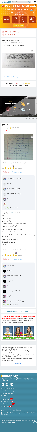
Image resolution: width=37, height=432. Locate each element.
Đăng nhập (6, 208)
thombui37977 (6, 42)
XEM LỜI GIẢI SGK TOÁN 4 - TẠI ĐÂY (18, 311)
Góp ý (4, 395)
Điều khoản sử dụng (8, 391)
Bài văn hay (7, 399)
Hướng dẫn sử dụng (8, 388)
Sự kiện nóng (7, 401)
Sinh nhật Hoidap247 (12, 34)
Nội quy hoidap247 (8, 393)
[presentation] (5, 131)
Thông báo (7, 406)
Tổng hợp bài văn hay (12, 32)
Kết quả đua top (8, 404)
